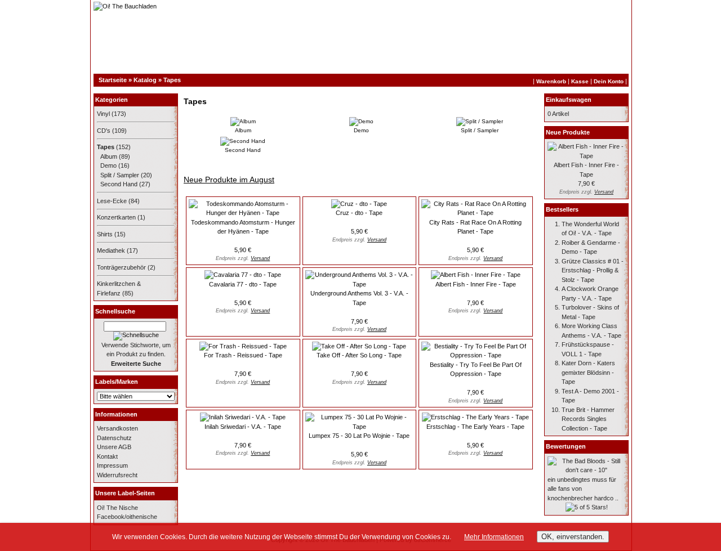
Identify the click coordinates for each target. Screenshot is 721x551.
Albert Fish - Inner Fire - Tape (475, 284)
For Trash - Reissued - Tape (243, 355)
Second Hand (118, 184)
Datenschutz (114, 437)
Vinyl (103, 113)
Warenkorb (551, 81)
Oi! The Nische (117, 507)
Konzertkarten (116, 217)
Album (108, 156)
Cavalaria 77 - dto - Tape (243, 284)
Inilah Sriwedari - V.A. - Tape (242, 426)
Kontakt (107, 456)
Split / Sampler (119, 175)
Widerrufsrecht (117, 475)
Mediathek (111, 250)
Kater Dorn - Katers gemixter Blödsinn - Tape (588, 372)
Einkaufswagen (568, 99)
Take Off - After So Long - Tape (359, 355)
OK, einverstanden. (572, 536)
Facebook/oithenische (127, 516)
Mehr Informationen (494, 537)
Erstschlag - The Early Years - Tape (475, 426)
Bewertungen (566, 446)
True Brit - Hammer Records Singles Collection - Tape (588, 419)
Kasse (580, 81)
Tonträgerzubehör (121, 267)
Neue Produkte (568, 132)
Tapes (172, 80)
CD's (103, 130)
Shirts (105, 234)
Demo (108, 165)
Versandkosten (117, 428)
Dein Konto (609, 81)
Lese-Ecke (112, 201)
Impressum (112, 465)
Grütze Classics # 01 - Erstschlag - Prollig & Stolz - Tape (593, 270)
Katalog (145, 80)
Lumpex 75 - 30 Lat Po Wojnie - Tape (359, 435)
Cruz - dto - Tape (359, 212)
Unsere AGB (114, 447)
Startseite (113, 80)
